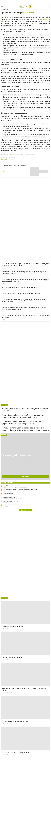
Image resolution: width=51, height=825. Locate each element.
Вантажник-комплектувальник (12, 626)
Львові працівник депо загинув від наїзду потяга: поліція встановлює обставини (25, 316)
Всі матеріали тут (25, 476)
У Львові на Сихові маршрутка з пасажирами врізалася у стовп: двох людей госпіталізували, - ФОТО (25, 265)
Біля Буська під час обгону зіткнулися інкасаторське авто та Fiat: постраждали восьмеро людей (24, 308)
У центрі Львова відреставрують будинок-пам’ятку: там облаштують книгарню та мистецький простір (23, 416)
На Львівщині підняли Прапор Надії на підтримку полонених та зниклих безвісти (23, 301)
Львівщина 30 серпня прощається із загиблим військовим (22, 294)
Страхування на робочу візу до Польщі (15, 721)
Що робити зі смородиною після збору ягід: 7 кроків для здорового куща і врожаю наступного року (23, 422)
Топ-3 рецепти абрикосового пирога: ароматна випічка (20, 287)
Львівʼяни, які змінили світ (16, 455)
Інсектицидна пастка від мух (12, 657)
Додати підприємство (25, 510)
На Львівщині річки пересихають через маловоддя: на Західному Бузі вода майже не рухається (25, 280)
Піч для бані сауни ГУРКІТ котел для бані (16, 752)
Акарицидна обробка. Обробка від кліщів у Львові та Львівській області (24, 689)
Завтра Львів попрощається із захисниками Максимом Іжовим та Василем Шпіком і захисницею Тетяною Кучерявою (25, 429)
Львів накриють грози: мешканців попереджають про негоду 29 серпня (25, 410)
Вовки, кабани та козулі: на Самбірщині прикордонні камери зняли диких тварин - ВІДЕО (24, 272)
